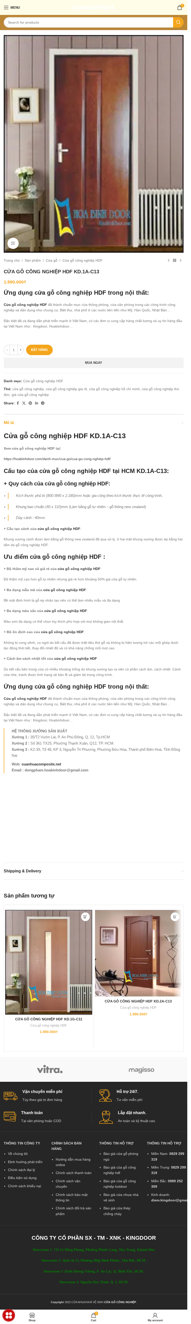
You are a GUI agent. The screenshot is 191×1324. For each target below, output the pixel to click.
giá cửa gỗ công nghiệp (30, 395)
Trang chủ (12, 260)
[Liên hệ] (8, 1315)
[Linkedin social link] (37, 403)
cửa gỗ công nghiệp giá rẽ (66, 389)
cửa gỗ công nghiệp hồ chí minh (114, 389)
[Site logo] (93, 7)
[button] (85, 916)
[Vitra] (50, 1069)
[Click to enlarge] (13, 243)
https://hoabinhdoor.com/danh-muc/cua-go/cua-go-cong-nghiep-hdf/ (57, 459)
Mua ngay (93, 363)
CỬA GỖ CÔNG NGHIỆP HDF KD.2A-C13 (138, 1001)
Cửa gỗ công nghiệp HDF (82, 260)
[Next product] (181, 261)
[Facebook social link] (18, 403)
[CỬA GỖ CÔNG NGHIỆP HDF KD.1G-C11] (48, 962)
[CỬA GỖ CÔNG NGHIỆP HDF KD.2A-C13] (138, 953)
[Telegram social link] (43, 403)
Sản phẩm (33, 260)
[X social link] (24, 403)
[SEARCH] (178, 22)
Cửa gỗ (51, 260)
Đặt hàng (39, 350)
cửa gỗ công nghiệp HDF (70, 292)
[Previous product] (169, 261)
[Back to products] (175, 261)
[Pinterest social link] (30, 403)
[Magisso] (141, 1069)
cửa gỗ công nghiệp (28, 389)
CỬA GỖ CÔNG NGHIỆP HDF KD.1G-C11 (48, 1019)
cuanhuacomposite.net (41, 764)
